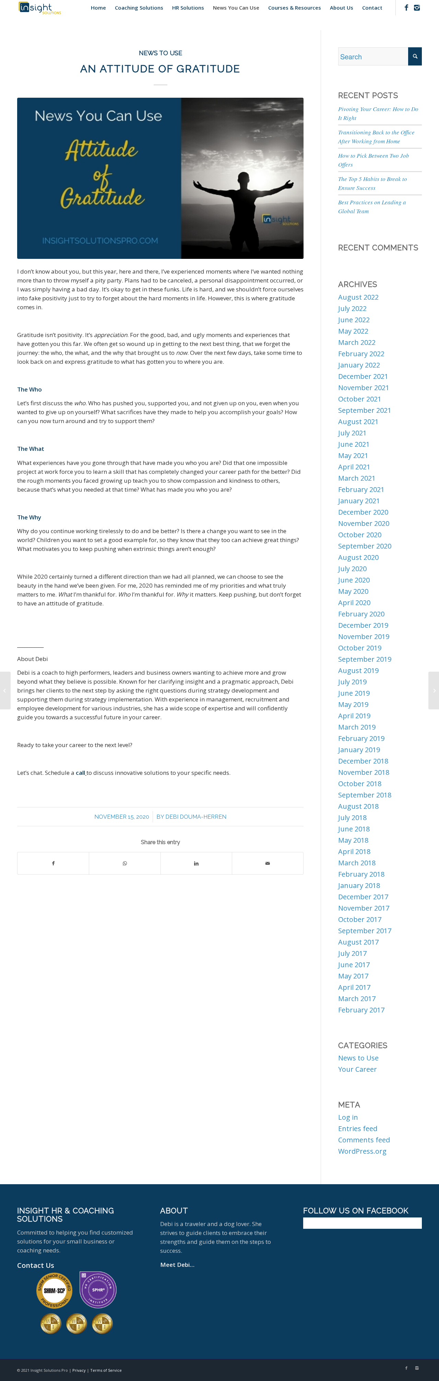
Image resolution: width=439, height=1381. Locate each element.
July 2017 (352, 953)
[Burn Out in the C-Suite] (433, 690)
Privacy (79, 1370)
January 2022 (359, 365)
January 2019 (359, 749)
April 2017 (354, 987)
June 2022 (354, 319)
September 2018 (364, 795)
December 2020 (363, 512)
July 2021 (352, 432)
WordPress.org (362, 1151)
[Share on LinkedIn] (196, 863)
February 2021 (361, 489)
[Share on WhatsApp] (124, 863)
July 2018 (352, 817)
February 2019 (361, 738)
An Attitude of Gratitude (160, 69)
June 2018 (354, 828)
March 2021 (357, 478)
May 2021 (353, 455)
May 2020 (353, 591)
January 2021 (359, 500)
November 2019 (363, 636)
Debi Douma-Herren (195, 817)
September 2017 (364, 930)
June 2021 (354, 444)
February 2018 (361, 874)
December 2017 (363, 896)
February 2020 (361, 614)
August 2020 (358, 557)
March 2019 (357, 727)
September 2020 (364, 546)
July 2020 (352, 568)
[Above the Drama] (5, 690)
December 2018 (363, 761)
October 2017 (359, 919)
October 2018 (359, 783)
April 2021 (354, 466)
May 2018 (353, 840)
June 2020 (354, 580)
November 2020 (363, 523)
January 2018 (359, 885)
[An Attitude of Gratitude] (160, 178)
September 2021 (364, 410)
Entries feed (357, 1128)
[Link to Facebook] (406, 7)
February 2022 (361, 353)
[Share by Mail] (267, 863)
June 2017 (354, 964)
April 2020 (354, 602)
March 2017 (357, 998)
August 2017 (358, 942)
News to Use (160, 53)
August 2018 (358, 806)
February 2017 (361, 1009)
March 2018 (357, 862)
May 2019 (353, 704)
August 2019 (358, 670)
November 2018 (363, 772)
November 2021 (363, 387)
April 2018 (354, 851)
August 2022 (358, 297)
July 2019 (352, 681)
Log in (348, 1117)
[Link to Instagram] (417, 7)
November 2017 (363, 908)
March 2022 (357, 342)
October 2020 (359, 534)
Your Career (357, 1069)
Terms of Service (106, 1370)
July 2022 (352, 308)
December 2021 (363, 376)
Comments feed (364, 1139)
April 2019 (354, 715)
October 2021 (359, 399)
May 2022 (353, 331)
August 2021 (358, 421)
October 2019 (359, 647)
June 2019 (354, 693)
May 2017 (353, 976)
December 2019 (363, 625)
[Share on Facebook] (53, 863)
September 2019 (364, 659)
